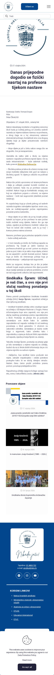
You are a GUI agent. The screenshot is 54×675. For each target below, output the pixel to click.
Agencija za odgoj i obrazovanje (27, 607)
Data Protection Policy (27, 655)
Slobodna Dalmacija (27, 164)
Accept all (27, 667)
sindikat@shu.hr (30, 568)
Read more (27, 660)
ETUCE (17, 611)
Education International (23, 615)
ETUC (16, 619)
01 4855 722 (31, 565)
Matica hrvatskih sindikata (24, 596)
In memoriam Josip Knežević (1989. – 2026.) (28, 454)
